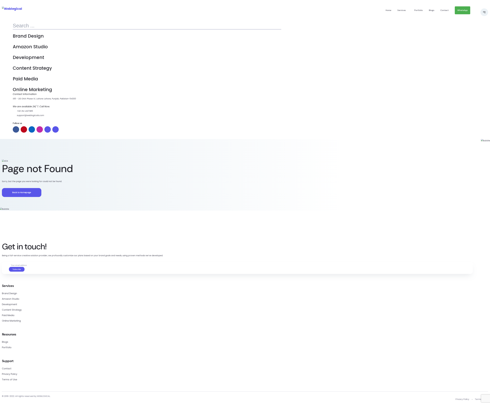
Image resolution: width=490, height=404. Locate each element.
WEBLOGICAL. (43, 396)
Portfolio (418, 10)
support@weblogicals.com (30, 115)
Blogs (431, 10)
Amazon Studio (30, 46)
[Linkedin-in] (230, 229)
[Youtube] (319, 229)
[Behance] (289, 229)
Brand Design (28, 36)
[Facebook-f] (171, 229)
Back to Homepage (21, 192)
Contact (444, 10)
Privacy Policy (9, 374)
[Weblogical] (12, 8)
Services (401, 10)
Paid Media (25, 79)
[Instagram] (260, 229)
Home (388, 10)
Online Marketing (32, 89)
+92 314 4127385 (25, 111)
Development (28, 57)
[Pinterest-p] (200, 229)
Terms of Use (9, 379)
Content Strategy (32, 68)
